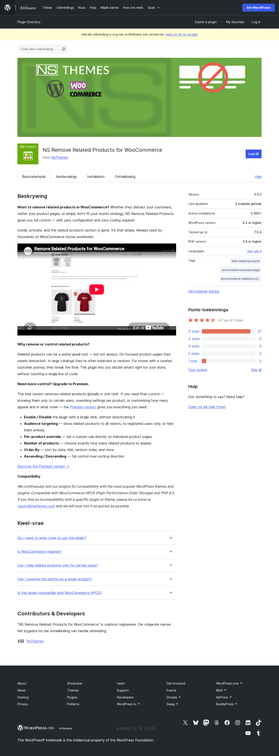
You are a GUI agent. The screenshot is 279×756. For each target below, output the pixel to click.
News (21, 690)
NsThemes (59, 157)
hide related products (246, 261)
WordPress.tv (128, 704)
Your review (197, 370)
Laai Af (253, 154)
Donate (174, 697)
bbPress (224, 697)
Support (123, 690)
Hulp (258, 176)
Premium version (83, 407)
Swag (172, 704)
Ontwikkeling (125, 176)
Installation (96, 176)
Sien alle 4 (254, 251)
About (21, 683)
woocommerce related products (241, 278)
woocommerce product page (241, 270)
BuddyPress (226, 704)
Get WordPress (258, 7)
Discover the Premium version (43, 466)
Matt (221, 690)
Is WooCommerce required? (39, 552)
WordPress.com (229, 683)
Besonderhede (34, 176)
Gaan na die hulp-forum (207, 407)
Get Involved (176, 683)
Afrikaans (65, 728)
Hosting (23, 697)
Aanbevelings (66, 176)
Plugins (72, 697)
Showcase (74, 683)
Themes (73, 690)
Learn (121, 683)
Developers (125, 697)
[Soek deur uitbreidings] (63, 49)
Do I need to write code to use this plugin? (51, 538)
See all (256, 370)
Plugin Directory (29, 22)
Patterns (73, 704)
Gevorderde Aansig (203, 291)
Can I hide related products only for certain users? (57, 565)
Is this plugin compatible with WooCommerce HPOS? (59, 593)
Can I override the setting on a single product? (54, 579)
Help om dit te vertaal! (181, 34)
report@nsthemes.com (36, 506)
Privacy (22, 704)
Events (171, 690)
